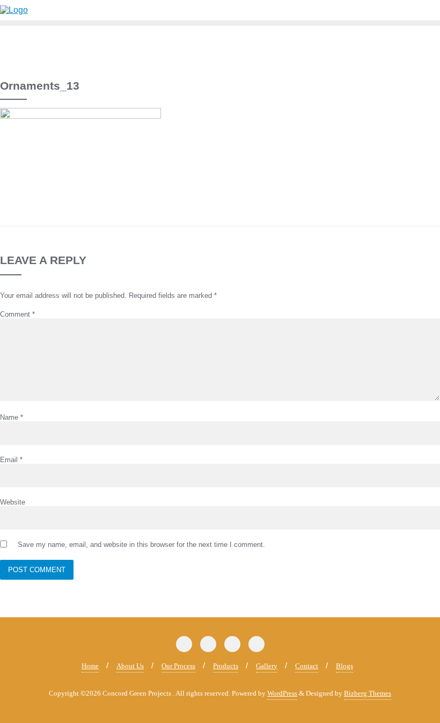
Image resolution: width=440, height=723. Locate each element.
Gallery (266, 666)
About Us (130, 666)
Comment (17, 314)
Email (11, 460)
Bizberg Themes (367, 693)
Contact (306, 666)
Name (11, 417)
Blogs (344, 666)
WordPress (282, 693)
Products (225, 666)
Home (90, 666)
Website (12, 502)
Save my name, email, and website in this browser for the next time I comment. (141, 545)
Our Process (178, 666)
